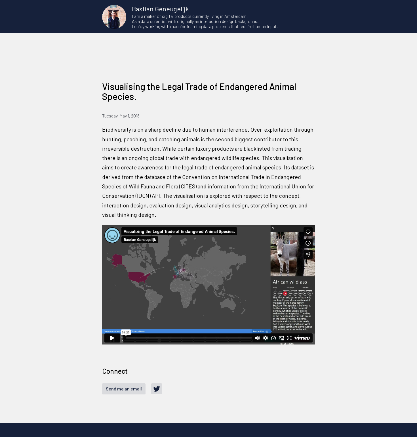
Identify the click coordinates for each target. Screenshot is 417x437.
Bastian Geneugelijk (160, 9)
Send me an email (124, 388)
